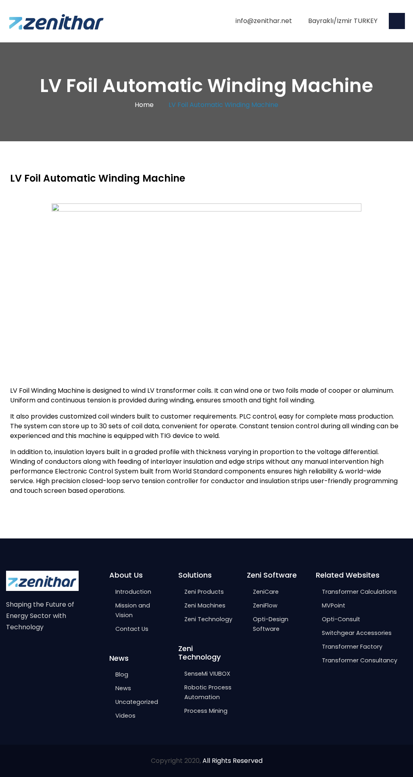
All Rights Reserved (232, 760)
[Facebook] (10, 652)
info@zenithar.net (264, 20)
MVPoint (333, 605)
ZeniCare (266, 592)
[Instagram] (27, 652)
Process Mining (205, 711)
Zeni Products (204, 592)
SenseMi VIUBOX (207, 674)
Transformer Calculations (359, 592)
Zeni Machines (204, 605)
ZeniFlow (265, 605)
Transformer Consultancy (359, 660)
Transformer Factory (352, 647)
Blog (121, 674)
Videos (125, 716)
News (123, 688)
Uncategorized (136, 702)
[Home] (56, 20)
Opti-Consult (341, 619)
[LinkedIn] (44, 652)
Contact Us (131, 629)
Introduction (133, 592)
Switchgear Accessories (357, 633)
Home (144, 104)
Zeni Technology (208, 619)
